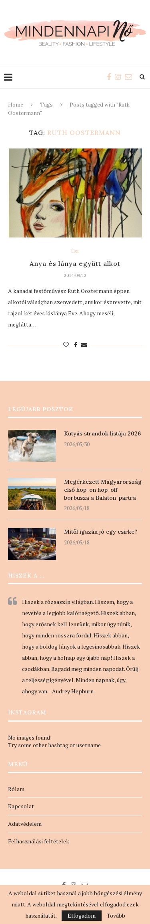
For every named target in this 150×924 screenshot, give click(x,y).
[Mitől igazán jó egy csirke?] (32, 544)
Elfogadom (82, 915)
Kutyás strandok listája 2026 (102, 433)
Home (15, 104)
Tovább (116, 915)
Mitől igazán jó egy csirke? (100, 531)
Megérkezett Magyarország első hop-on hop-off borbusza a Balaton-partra (103, 489)
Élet (75, 251)
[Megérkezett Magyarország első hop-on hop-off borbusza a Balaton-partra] (32, 494)
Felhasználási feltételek (38, 841)
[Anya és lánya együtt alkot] (75, 192)
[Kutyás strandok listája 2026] (32, 446)
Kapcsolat (21, 806)
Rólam (16, 789)
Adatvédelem (25, 823)
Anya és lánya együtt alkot (75, 263)
